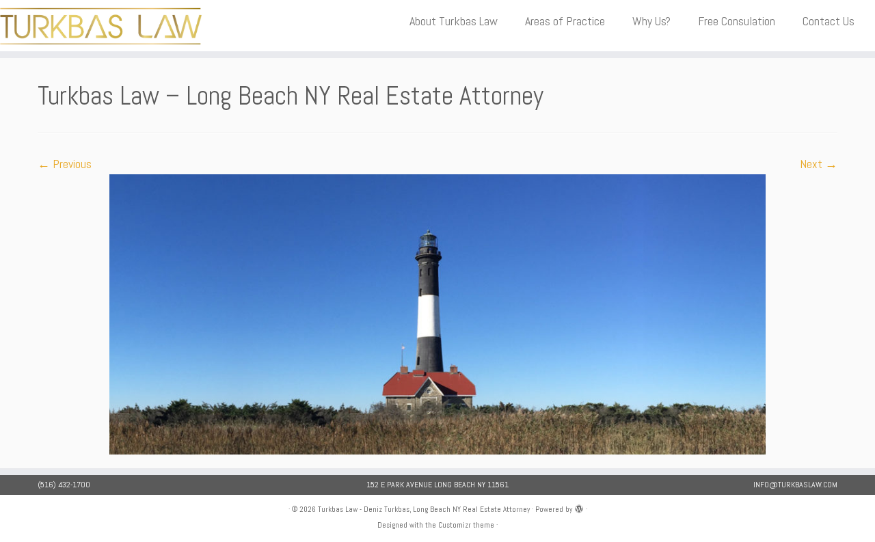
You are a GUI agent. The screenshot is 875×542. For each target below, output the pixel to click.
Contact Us (828, 21)
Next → (818, 164)
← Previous (65, 164)
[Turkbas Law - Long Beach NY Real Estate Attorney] (437, 313)
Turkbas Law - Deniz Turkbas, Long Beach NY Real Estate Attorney (424, 509)
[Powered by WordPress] (579, 507)
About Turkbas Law (453, 21)
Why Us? (651, 21)
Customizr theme (466, 525)
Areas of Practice (565, 21)
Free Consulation (736, 21)
